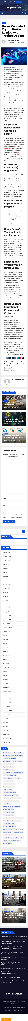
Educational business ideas (9, 775)
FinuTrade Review (7, 778)
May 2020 (5, 726)
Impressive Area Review (16, 798)
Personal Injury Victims (8, 809)
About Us (9, 1007)
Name (5, 491)
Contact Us (7, 1010)
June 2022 (5, 639)
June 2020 (5, 722)
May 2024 (5, 576)
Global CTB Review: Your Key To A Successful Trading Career (9, 366)
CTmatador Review (7, 772)
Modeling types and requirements (11, 806)
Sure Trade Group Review (9, 826)
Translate (11, 542)
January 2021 (6, 695)
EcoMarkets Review (18, 772)
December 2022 (7, 616)
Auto (5, 860)
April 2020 (5, 730)
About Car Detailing (7, 752)
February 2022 (7, 655)
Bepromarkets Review (8, 755)
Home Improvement (8, 877)
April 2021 (5, 683)
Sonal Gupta (16, 407)
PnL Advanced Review (8, 812)
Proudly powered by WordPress (10, 1001)
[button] (22, 13)
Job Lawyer (15, 801)
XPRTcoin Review (7, 843)
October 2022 (6, 623)
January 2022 (6, 659)
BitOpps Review (19, 755)
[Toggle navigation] (13, 13)
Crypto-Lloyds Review (8, 766)
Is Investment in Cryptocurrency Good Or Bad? (13, 421)
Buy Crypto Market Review (9, 758)
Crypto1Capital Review (8, 769)
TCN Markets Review (8, 829)
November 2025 (7, 556)
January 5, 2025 (9, 917)
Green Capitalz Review (8, 786)
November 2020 (7, 703)
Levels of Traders (7, 803)
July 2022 (5, 635)
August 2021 (6, 667)
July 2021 (5, 671)
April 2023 (5, 600)
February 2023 (7, 608)
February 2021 (7, 691)
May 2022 (5, 643)
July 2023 (5, 592)
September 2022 (7, 627)
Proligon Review (19, 818)
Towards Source (7, 832)
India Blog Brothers (14, 40)
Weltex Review (19, 837)
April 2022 (5, 647)
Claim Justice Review (8, 764)
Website (5, 505)
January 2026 (6, 552)
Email (4, 498)
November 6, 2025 (10, 883)
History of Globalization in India (10, 795)
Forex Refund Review (8, 781)
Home (4, 1007)
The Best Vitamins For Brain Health (10, 977)
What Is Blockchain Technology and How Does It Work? (13, 438)
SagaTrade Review (16, 820)
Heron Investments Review (9, 792)
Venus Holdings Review (8, 837)
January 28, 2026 (10, 867)
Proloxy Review (6, 820)
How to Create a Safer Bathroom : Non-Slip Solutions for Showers (13, 915)
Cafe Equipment (7, 761)
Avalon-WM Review (18, 752)
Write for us (20, 1010)
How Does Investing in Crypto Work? (13, 404)
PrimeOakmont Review (8, 818)
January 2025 (6, 564)
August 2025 (6, 560)
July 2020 (5, 718)
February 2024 (7, 584)
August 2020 (6, 714)
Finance (6, 417)
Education (6, 894)
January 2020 (6, 742)
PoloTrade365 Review (8, 815)
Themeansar (14, 1003)
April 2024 (5, 580)
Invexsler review (7, 801)
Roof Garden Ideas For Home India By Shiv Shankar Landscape (13, 881)
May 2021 (5, 679)
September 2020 (7, 710)
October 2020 (6, 707)
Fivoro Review (17, 778)
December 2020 (7, 699)
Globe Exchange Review (9, 784)
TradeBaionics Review (18, 832)
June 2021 (5, 675)
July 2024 (5, 568)
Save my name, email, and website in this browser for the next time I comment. (13, 516)
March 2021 (6, 687)
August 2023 (6, 588)
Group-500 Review (7, 789)
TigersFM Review (19, 829)
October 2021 (6, 663)
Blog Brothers (14, 7)
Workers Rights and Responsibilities (11, 840)
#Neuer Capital (20, 42)
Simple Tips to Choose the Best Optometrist (13, 968)
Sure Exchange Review (8, 823)
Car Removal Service (18, 761)
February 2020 (7, 738)
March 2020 (6, 734)
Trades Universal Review (9, 835)
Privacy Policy (14, 1010)
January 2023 (6, 612)
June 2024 (5, 572)
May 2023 (5, 596)
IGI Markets (6, 798)
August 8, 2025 (9, 900)
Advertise (14, 1007)
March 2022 (6, 651)
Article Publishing (21, 1007)
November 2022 (7, 619)
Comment (6, 460)
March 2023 (6, 604)
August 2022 (6, 631)
